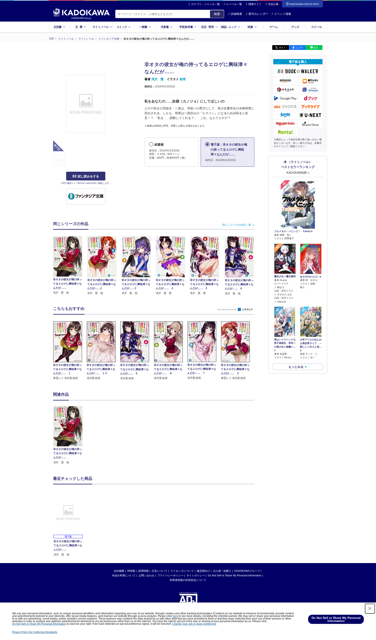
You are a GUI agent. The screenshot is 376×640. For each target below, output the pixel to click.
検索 (217, 14)
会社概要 (119, 570)
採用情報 (143, 570)
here (175, 616)
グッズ (295, 27)
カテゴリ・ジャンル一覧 (205, 4)
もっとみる (296, 366)
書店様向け (203, 570)
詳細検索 (236, 13)
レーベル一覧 (234, 4)
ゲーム (274, 27)
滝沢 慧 (157, 79)
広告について (159, 570)
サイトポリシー (195, 575)
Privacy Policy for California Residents (34, 632)
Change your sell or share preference (194, 624)
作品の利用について (124, 575)
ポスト (282, 47)
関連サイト (255, 4)
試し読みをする (88, 176)
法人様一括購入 (222, 570)
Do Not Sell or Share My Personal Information (235, 575)
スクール (316, 27)
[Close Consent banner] (370, 608)
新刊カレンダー (258, 13)
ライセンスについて (182, 570)
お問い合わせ (146, 575)
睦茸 (183, 79)
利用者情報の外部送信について (188, 580)
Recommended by (227, 309)
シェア (299, 47)
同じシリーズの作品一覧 (236, 224)
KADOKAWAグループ (247, 570)
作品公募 (273, 4)
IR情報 (131, 570)
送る (316, 47)
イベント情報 (282, 13)
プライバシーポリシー (170, 575)
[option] (70, 435)
